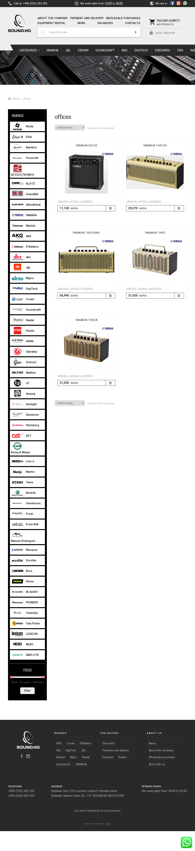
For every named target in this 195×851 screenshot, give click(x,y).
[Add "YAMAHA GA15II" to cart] (110, 208)
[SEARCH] (135, 32)
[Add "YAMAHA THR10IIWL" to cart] (110, 295)
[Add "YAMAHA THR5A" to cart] (110, 383)
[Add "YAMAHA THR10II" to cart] (179, 208)
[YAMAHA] (107, 154)
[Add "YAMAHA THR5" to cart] (179, 295)
